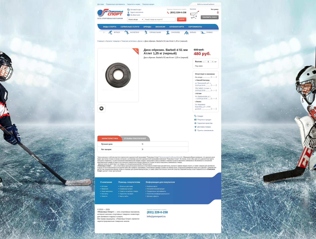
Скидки (200, 116)
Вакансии (160, 27)
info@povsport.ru (156, 216)
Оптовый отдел (135, 9)
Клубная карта (176, 27)
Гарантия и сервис (133, 4)
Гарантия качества (204, 123)
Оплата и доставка (126, 186)
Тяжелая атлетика (128, 41)
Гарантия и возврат (126, 194)
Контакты (104, 194)
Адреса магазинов (136, 12)
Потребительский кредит (156, 189)
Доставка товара (204, 127)
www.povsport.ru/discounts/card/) (171, 157)
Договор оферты (153, 196)
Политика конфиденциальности (158, 194)
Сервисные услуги (130, 27)
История (104, 186)
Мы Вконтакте (135, 15)
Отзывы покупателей (135, 138)
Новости (104, 196)
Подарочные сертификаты (115, 4)
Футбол (117, 32)
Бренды (147, 27)
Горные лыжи (155, 32)
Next (212, 32)
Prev (104, 32)
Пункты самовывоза (205, 130)
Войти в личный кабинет (206, 4)
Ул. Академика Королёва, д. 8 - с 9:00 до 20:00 (202, 107)
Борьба (193, 32)
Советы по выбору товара (129, 191)
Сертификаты (195, 27)
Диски (140, 41)
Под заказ (199, 66)
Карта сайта (124, 196)
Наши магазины (107, 191)
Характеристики (110, 138)
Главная (100, 41)
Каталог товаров (112, 41)
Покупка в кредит (148, 4)
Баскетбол (134, 32)
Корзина (193, 9)
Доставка (100, 4)
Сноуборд (175, 32)
